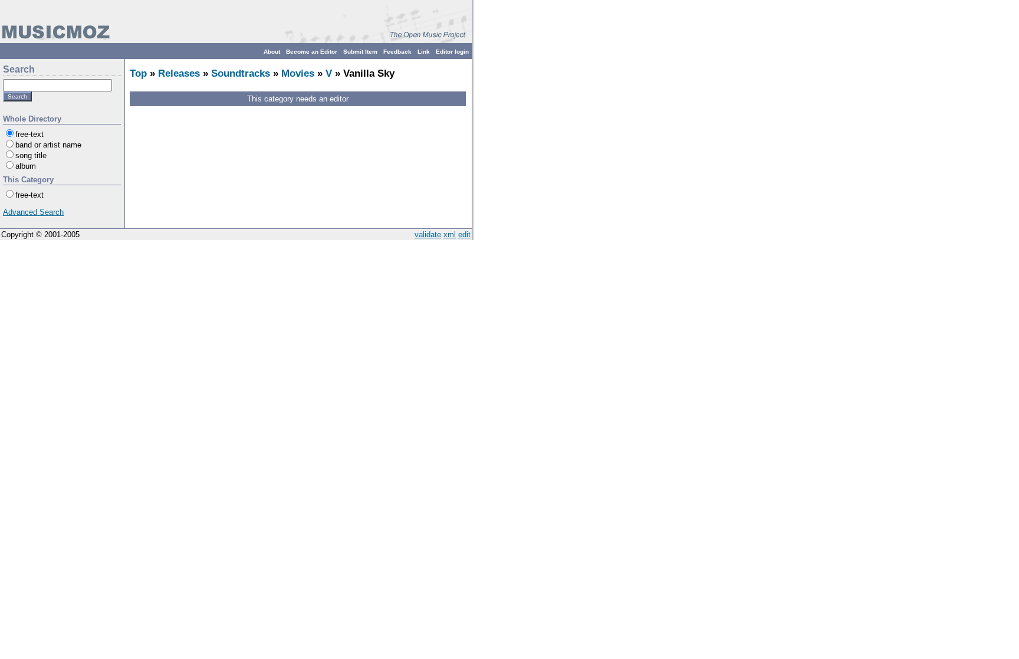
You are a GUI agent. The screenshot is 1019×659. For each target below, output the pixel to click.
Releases (179, 73)
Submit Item (360, 51)
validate (428, 234)
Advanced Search (33, 212)
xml (449, 234)
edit (464, 234)
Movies (297, 73)
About (272, 51)
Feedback (397, 51)
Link (424, 51)
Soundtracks (240, 73)
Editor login (452, 51)
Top (138, 73)
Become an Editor (311, 51)
